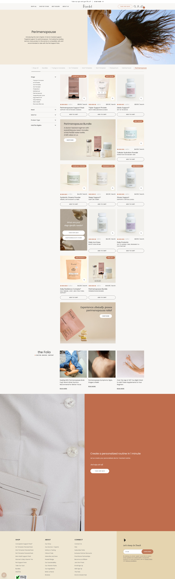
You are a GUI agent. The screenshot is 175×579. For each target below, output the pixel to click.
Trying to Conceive (58, 68)
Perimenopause (141, 68)
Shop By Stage (44, 6)
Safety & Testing (50, 550)
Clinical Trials (49, 553)
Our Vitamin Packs (51, 566)
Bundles (45, 68)
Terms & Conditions (131, 561)
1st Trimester (73, 68)
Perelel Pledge (49, 559)
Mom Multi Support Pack (23, 556)
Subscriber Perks (80, 550)
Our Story (48, 544)
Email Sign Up (79, 566)
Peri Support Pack (21, 562)
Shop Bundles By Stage (73, 238)
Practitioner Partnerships (82, 556)
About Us (66, 6)
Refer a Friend (49, 572)
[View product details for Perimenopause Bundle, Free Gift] (102, 269)
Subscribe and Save (51, 556)
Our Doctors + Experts (52, 547)
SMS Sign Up (78, 569)
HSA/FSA (18, 572)
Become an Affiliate (81, 559)
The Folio (77, 572)
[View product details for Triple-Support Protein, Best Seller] (102, 87)
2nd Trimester (87, 68)
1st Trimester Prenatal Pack (24, 547)
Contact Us (78, 544)
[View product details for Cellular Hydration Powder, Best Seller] (130, 132)
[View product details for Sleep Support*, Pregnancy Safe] (102, 177)
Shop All (34, 6)
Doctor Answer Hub (81, 575)
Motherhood (126, 68)
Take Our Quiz (74, 232)
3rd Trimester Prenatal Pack (24, 553)
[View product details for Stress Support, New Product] (130, 177)
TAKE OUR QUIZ (125, 6)
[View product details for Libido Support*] (130, 87)
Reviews (47, 575)
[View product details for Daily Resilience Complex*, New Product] (73, 269)
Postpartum (114, 68)
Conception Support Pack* (23, 544)
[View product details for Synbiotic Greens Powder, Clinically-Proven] (73, 177)
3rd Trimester (101, 68)
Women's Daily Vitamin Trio (24, 559)
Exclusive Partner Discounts (83, 553)
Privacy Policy (148, 559)
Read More (63, 388)
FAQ (76, 547)
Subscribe (147, 551)
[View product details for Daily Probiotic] (130, 222)
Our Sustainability (50, 562)
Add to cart (73, 114)
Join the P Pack (79, 562)
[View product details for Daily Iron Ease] (102, 222)
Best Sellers (56, 6)
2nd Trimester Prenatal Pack (24, 550)
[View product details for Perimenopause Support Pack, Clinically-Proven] (73, 87)
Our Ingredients (50, 569)
